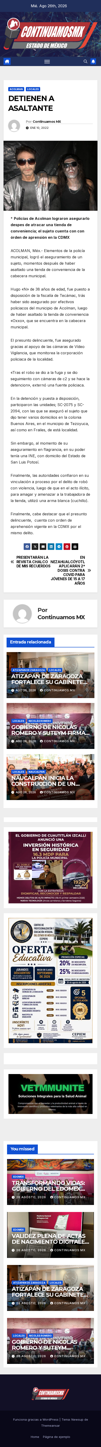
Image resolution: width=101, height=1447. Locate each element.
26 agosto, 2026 (31, 1197)
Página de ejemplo (56, 1437)
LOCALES (33, 89)
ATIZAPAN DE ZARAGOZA (29, 670)
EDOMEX (18, 1176)
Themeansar (50, 1425)
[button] (85, 61)
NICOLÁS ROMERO (40, 721)
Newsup (77, 1419)
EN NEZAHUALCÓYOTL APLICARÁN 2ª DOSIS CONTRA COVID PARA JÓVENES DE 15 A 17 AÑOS (67, 570)
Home (35, 1437)
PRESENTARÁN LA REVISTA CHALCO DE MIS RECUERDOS (33, 561)
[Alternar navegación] (47, 61)
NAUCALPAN (37, 771)
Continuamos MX (47, 121)
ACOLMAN (16, 89)
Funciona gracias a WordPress (36, 1419)
